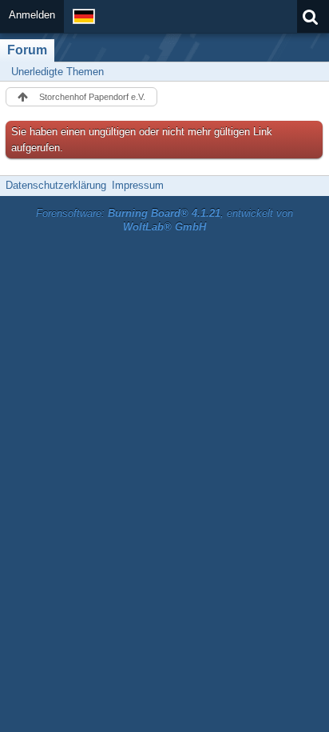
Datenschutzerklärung (56, 185)
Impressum (138, 185)
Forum (27, 50)
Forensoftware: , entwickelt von (164, 220)
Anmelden (32, 15)
